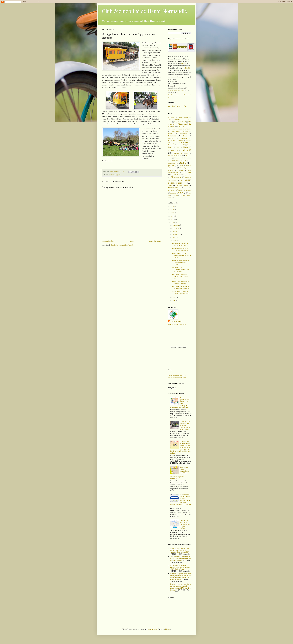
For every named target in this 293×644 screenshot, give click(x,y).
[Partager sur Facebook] (136, 172)
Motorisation (177, 158)
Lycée (178, 147)
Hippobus (118, 175)
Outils (183, 162)
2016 (172, 210)
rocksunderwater (151, 629)
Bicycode (176, 122)
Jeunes (170, 147)
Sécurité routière (182, 185)
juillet (175, 240)
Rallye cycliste (187, 175)
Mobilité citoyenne (181, 153)
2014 (172, 216)
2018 (172, 207)
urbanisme (173, 193)
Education (172, 135)
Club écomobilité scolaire (179, 125)
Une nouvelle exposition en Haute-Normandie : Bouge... (181, 262)
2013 (172, 219)
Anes (169, 120)
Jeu (188, 145)
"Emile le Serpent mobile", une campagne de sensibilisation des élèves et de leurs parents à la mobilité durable (180, 576)
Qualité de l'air (176, 175)
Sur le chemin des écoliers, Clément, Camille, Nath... (181, 292)
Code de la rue (184, 127)
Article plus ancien (155, 241)
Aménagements (183, 117)
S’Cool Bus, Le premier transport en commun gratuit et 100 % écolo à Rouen (185, 425)
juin (174, 297)
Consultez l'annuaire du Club (177, 106)
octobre (175, 231)
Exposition (184, 138)
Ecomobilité (183, 134)
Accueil (131, 241)
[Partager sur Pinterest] (138, 172)
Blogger (167, 629)
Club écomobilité (176, 321)
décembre (176, 225)
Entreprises (171, 138)
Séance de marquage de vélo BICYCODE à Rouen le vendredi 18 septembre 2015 (179, 550)
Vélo (180, 192)
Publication (187, 172)
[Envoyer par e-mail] (129, 172)
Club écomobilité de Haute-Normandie (144, 10)
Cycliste (188, 128)
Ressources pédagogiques (179, 181)
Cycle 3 (180, 129)
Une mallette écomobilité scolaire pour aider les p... (181, 244)
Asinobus (177, 119)
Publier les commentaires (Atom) (122, 245)
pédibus (171, 165)
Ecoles (170, 134)
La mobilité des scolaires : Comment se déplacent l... (181, 249)
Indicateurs (184, 142)
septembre (176, 234)
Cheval (112, 175)
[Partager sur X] (134, 172)
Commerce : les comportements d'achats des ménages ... (180, 269)
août (174, 237)
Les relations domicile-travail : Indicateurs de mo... (180, 276)
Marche (185, 147)
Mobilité (186, 149)
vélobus (182, 195)
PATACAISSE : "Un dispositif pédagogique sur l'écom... (181, 255)
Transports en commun (184, 190)
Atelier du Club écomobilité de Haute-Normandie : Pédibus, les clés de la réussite (180, 559)
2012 (172, 222)
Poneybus (180, 170)
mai (174, 300)
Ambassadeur (171, 117)
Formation (171, 140)
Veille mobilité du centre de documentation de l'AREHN (177, 376)
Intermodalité (181, 145)
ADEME (187, 68)
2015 (172, 213)
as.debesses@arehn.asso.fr (176, 90)
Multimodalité (187, 158)
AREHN (183, 63)
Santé (170, 185)
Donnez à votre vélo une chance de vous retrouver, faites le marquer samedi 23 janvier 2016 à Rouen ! (180, 500)
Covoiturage (171, 129)
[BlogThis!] (132, 172)
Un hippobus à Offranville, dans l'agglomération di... (181, 287)
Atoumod (186, 120)
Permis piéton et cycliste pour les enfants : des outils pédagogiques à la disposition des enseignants (180, 402)
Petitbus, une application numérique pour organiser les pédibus (185, 524)
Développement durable (180, 131)
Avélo (170, 122)
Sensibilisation (173, 188)
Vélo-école (175, 195)
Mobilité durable (174, 155)
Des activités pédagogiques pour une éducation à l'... (181, 282)
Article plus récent (108, 241)
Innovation (171, 145)
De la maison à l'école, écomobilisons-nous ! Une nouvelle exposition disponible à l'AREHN (180, 473)
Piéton (181, 166)
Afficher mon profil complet (177, 324)
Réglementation (176, 177)
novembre (176, 228)
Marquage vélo (173, 150)
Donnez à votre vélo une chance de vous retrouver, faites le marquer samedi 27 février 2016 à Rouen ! (180, 587)
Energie (185, 136)
